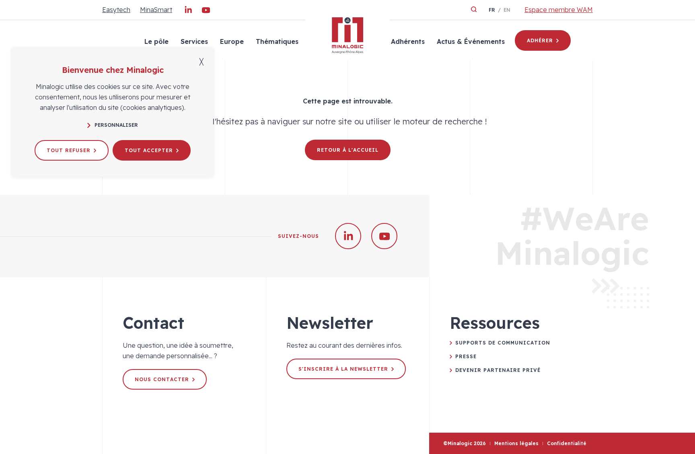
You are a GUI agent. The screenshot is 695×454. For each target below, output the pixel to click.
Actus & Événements (471, 41)
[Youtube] (206, 12)
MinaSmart (156, 10)
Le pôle (156, 41)
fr (492, 10)
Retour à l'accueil (347, 150)
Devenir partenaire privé (498, 370)
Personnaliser (116, 125)
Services (194, 41)
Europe (232, 41)
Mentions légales (516, 443)
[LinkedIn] (188, 12)
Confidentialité (566, 443)
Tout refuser (68, 150)
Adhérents (408, 41)
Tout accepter (149, 150)
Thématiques (277, 41)
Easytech (116, 10)
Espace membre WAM (558, 9)
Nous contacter (162, 379)
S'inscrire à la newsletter (343, 369)
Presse (466, 356)
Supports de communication (502, 343)
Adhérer (540, 40)
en (507, 10)
